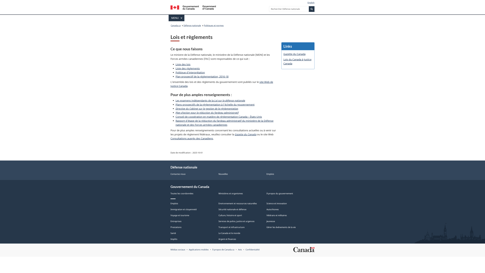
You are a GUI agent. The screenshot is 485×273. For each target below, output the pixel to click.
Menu (177, 18)
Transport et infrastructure (232, 227)
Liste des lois (183, 64)
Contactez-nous (178, 174)
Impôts (174, 239)
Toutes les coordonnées (182, 193)
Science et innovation (276, 203)
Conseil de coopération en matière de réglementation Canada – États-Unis (219, 116)
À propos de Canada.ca (223, 249)
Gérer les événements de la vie (281, 227)
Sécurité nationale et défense (232, 209)
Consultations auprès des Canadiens (192, 138)
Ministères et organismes (231, 193)
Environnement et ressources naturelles (238, 203)
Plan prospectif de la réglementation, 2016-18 (202, 76)
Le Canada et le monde (229, 233)
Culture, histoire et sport (230, 215)
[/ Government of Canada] (193, 7)
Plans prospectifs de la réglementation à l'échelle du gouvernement (215, 104)
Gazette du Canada (245, 134)
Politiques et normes (214, 25)
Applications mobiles (199, 249)
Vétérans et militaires (276, 215)
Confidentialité (253, 249)
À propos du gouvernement (279, 193)
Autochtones (272, 209)
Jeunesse (270, 221)
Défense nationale (192, 25)
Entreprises (176, 221)
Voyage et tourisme (180, 215)
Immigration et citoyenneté (184, 209)
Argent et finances (227, 239)
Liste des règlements (188, 68)
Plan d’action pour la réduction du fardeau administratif (207, 112)
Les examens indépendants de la (210, 100)
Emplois (270, 174)
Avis (240, 249)
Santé (173, 233)
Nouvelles (223, 174)
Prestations (176, 227)
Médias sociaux (178, 249)
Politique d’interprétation (190, 72)
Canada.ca (176, 25)
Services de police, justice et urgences (236, 221)
